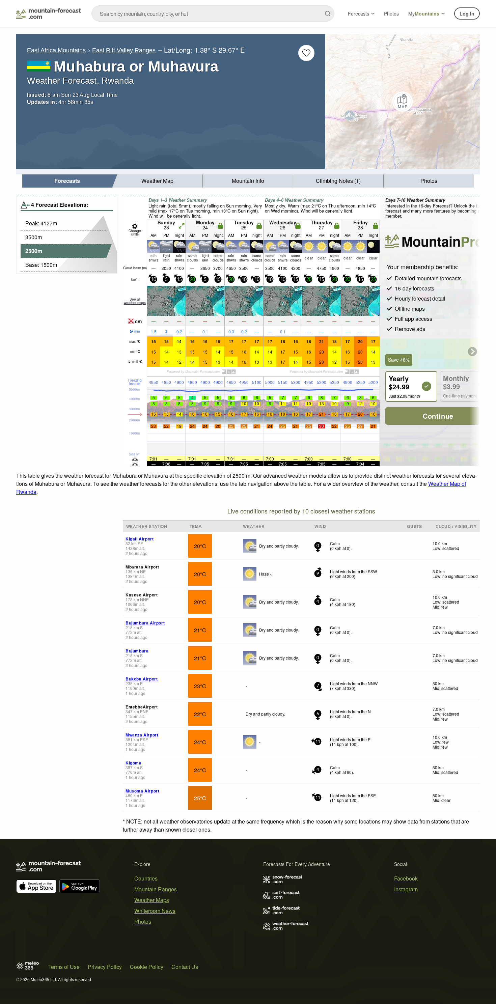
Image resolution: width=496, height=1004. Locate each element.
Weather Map (157, 181)
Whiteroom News (154, 911)
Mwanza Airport (142, 735)
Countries (146, 878)
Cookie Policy (146, 967)
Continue (438, 416)
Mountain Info (248, 181)
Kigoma (134, 763)
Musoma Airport (142, 791)
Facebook (406, 878)
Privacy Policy (105, 967)
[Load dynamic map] (402, 101)
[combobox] (212, 13)
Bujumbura (137, 651)
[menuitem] (67, 181)
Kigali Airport (140, 539)
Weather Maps (151, 900)
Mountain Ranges (155, 889)
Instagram (406, 889)
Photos (391, 13)
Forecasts (358, 13)
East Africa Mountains (56, 50)
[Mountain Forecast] (48, 13)
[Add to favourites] (306, 53)
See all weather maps (135, 301)
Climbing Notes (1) (338, 181)
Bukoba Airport (142, 679)
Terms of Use (64, 967)
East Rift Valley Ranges (124, 50)
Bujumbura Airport (145, 623)
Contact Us (184, 967)
